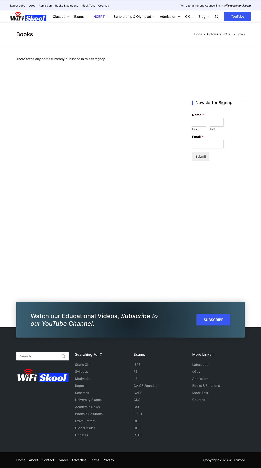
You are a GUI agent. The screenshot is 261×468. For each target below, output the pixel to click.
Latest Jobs (201, 365)
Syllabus (81, 372)
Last (212, 129)
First (195, 129)
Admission (200, 379)
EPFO (138, 414)
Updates (81, 435)
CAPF (138, 393)
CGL (137, 421)
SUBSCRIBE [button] (213, 320)
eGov (196, 372)
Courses (198, 400)
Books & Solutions (89, 414)
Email (197, 137)
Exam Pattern (85, 421)
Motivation (83, 379)
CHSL (138, 428)
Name (198, 115)
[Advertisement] (218, 73)
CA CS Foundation (147, 386)
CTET (138, 435)
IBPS (137, 365)
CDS (137, 400)
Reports (81, 386)
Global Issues (85, 428)
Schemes (82, 393)
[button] (237, 16)
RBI (136, 372)
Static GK (82, 365)
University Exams (88, 400)
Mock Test (200, 393)
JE (135, 379)
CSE (137, 407)
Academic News (87, 407)
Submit (200, 156)
